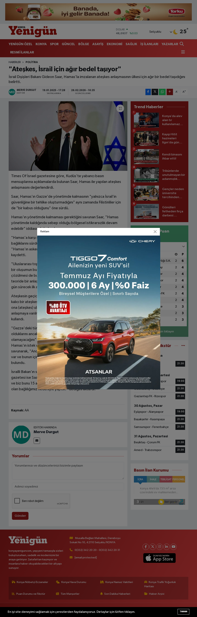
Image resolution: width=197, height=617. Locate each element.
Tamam (183, 611)
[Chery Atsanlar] (98, 312)
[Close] (155, 231)
